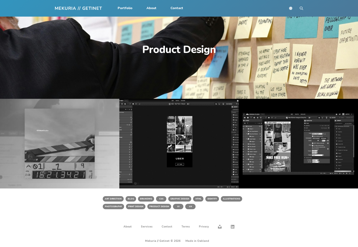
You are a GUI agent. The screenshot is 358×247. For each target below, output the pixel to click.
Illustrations (231, 198)
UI (178, 206)
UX (190, 206)
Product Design (159, 206)
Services (146, 227)
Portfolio (125, 8)
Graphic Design (179, 198)
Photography (113, 206)
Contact (177, 8)
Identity (212, 198)
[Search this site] (301, 8)
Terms (185, 227)
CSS (161, 198)
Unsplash (220, 227)
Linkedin (233, 227)
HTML (198, 198)
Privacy (204, 227)
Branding (146, 198)
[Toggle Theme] (291, 8)
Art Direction (113, 198)
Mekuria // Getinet (78, 8)
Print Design (135, 206)
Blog (131, 198)
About (151, 8)
